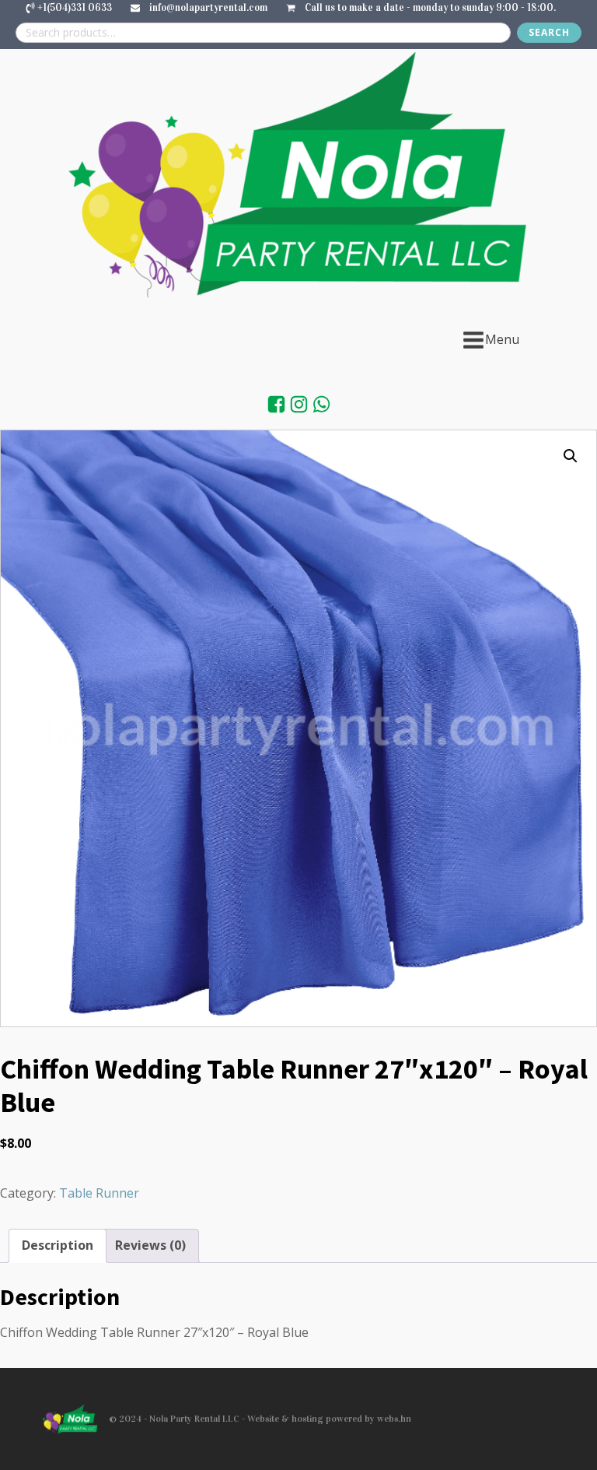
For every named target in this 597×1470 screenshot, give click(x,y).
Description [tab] (57, 1245)
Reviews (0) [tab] (150, 1245)
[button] (571, 456)
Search (549, 32)
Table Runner (99, 1193)
